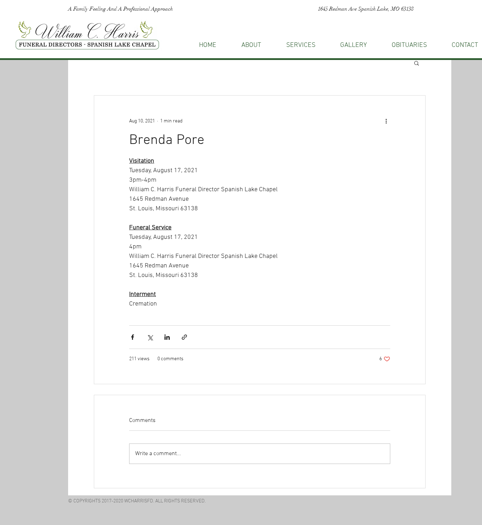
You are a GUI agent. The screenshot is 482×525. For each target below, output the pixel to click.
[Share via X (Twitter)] (149, 337)
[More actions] (386, 121)
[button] (416, 63)
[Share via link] (184, 337)
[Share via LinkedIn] (167, 337)
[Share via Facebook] (132, 337)
